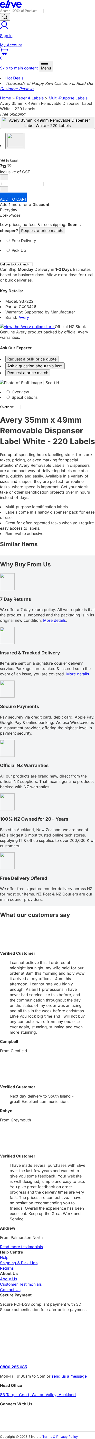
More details (54, 620)
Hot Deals (14, 78)
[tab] (47, 243)
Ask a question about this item (35, 365)
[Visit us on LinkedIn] (47, 1423)
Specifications (24, 397)
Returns (7, 1268)
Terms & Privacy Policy (60, 1437)
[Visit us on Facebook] (47, 1414)
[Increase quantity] (4, 189)
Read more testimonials (21, 1246)
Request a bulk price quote (32, 359)
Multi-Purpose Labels (68, 98)
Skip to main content (19, 68)
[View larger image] (47, 123)
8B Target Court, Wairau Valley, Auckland (38, 1394)
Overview (19, 391)
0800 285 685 (13, 1366)
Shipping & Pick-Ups (19, 1262)
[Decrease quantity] (4, 177)
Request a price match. (42, 230)
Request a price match (27, 372)
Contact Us (10, 1289)
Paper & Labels (30, 98)
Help (4, 1257)
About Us (8, 1278)
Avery (24, 317)
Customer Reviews (17, 88)
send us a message (69, 1376)
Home (5, 98)
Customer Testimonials (21, 1284)
